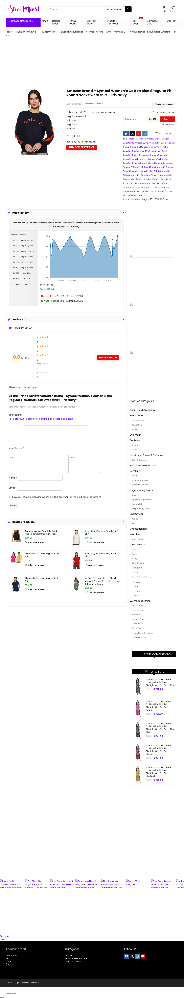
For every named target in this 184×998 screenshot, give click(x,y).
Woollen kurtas (139, 637)
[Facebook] (126, 956)
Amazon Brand (154, 139)
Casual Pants (138, 606)
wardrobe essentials (151, 183)
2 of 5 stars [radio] (27, 418)
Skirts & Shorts (138, 563)
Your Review (16, 448)
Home (9, 31)
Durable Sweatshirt (159, 155)
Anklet (134, 476)
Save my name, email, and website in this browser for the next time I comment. (56, 497)
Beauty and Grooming (142, 410)
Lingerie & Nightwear (112, 22)
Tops (135, 595)
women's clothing (152, 187)
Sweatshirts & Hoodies (72, 31)
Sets (133, 523)
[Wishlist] (173, 8)
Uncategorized (138, 528)
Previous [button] (4, 936)
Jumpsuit (136, 615)
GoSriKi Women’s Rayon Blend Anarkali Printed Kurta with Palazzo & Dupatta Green (102, 581)
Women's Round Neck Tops (135, 195)
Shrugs (135, 558)
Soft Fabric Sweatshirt (160, 171)
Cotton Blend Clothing (144, 151)
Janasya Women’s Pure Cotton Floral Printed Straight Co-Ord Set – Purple (158, 705)
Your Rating (15, 414)
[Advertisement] (92, 61)
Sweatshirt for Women (151, 175)
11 (0, 922)
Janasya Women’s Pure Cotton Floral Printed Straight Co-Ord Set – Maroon (158, 749)
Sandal (135, 445)
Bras (134, 495)
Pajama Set (137, 504)
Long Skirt (137, 568)
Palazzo (135, 554)
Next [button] (2, 939)
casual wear (149, 147)
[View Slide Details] (12, 883)
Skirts (135, 572)
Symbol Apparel (135, 179)
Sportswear (136, 514)
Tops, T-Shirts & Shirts (141, 577)
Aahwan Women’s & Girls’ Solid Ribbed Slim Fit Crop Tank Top (41, 532)
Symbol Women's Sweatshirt (157, 179)
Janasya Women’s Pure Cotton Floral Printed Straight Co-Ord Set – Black (161, 682)
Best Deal (137, 21)
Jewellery (135, 471)
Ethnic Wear (73, 22)
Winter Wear (48, 31)
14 (1, 932)
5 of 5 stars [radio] (67, 418)
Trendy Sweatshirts (132, 183)
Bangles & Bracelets (140, 480)
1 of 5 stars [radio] (15, 418)
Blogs (8, 964)
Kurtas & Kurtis (138, 420)
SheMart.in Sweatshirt (139, 171)
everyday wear (149, 159)
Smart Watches (138, 539)
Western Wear (91, 22)
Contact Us (11, 955)
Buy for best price (81, 147)
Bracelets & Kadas (140, 485)
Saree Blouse (137, 623)
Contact (171, 21)
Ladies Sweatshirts (142, 163)
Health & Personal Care (143, 465)
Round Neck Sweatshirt (154, 167)
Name (13, 477)
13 (1, 929)
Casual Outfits (136, 147)
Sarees (135, 429)
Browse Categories (22, 21)
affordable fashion (137, 139)
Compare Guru (152, 22)
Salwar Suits (137, 425)
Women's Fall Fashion (147, 191)
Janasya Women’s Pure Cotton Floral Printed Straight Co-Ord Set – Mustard (158, 771)
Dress (134, 549)
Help (8, 958)
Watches (135, 534)
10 (1, 919)
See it (167, 119)
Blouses (136, 582)
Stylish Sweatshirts (131, 175)
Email (13, 487)
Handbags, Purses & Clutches (146, 455)
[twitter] (132, 956)
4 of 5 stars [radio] (53, 418)
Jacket (135, 519)
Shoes (134, 449)
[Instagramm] (137, 956)
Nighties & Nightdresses (142, 499)
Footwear (135, 440)
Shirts (135, 586)
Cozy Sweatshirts (142, 155)
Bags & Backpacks (140, 460)
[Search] (128, 9)
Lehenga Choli (138, 619)
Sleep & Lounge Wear (141, 508)
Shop (45, 21)
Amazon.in (132, 119)
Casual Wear (56, 22)
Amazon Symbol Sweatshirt (147, 143)
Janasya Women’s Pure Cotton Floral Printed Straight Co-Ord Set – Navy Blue (160, 727)
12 (1, 926)
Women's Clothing (26, 31)
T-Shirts (136, 591)
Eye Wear (135, 434)
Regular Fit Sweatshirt (133, 167)
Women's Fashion (166, 191)
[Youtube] (143, 956)
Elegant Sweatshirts (132, 159)
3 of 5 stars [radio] (40, 418)
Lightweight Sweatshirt (162, 163)
